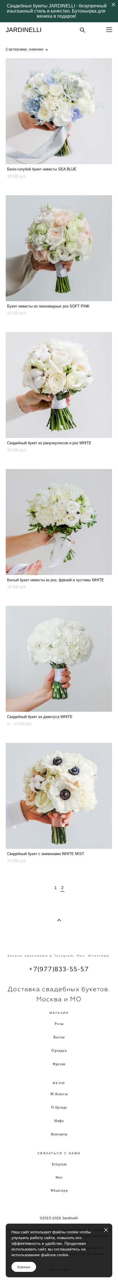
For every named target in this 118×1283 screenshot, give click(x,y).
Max (59, 1177)
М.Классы (59, 1093)
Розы (59, 1023)
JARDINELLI (24, 30)
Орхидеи (59, 1050)
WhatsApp (59, 1190)
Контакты (59, 1134)
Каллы (59, 1037)
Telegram (59, 1164)
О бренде (59, 1107)
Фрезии (59, 1063)
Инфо (59, 1120)
